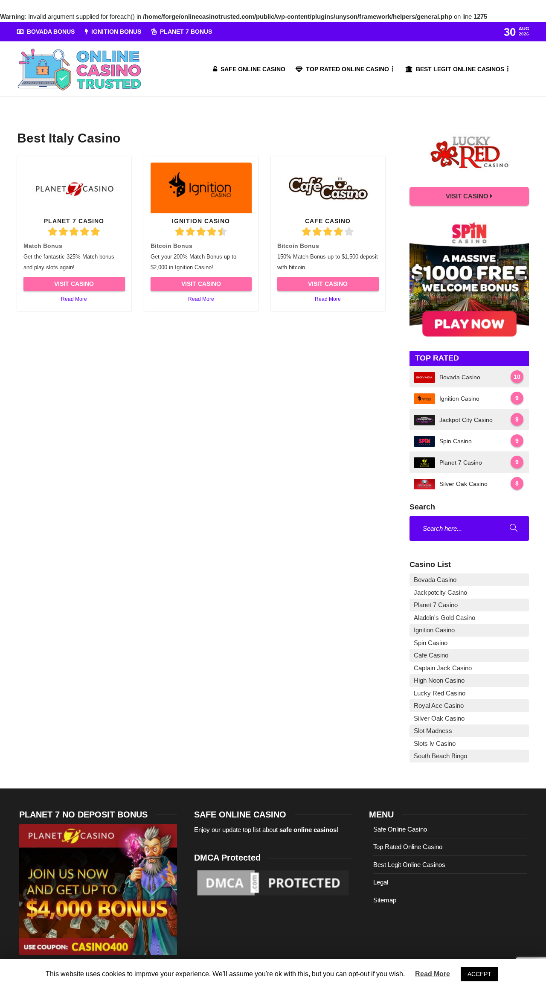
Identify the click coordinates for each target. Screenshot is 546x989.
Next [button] (520, 278)
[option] (469, 278)
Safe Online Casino (253, 69)
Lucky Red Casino (439, 693)
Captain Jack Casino (443, 668)
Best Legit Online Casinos (460, 69)
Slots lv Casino (435, 743)
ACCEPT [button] (479, 974)
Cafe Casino (431, 655)
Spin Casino (430, 642)
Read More (74, 299)
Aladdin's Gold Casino (444, 617)
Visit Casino (74, 283)
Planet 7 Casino (436, 604)
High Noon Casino (439, 680)
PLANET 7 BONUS (186, 31)
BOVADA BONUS (51, 31)
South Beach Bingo (440, 755)
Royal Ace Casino (439, 705)
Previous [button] (418, 278)
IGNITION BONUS (116, 31)
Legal (380, 882)
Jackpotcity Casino (440, 592)
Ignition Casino (434, 630)
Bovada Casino (435, 579)
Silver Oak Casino (439, 718)
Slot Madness (433, 730)
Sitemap (384, 900)
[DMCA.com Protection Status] (273, 882)
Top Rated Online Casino (347, 69)
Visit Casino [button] (468, 196)
